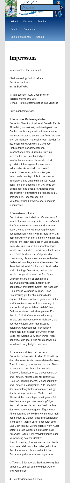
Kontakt (40, 36)
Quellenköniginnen (20, 36)
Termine (42, 21)
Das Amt (27, 21)
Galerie (14, 29)
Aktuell (14, 21)
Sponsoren (30, 29)
